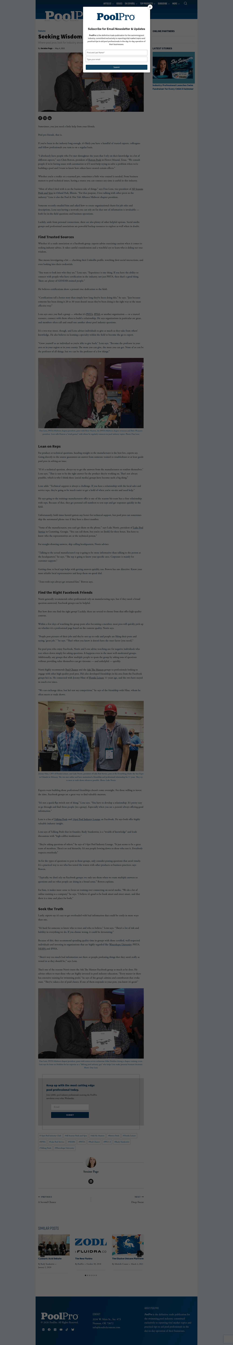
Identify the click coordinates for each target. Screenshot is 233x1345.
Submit (117, 67)
